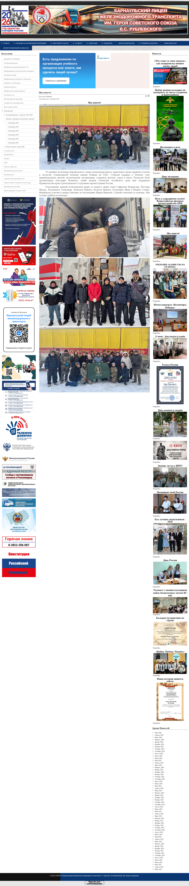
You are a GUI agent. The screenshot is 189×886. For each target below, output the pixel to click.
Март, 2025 (158, 765)
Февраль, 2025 (159, 767)
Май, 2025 (158, 760)
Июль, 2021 (158, 860)
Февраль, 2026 (159, 740)
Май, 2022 (158, 837)
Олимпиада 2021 (13, 143)
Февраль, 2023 (159, 818)
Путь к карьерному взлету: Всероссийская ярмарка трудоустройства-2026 (170, 201)
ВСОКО (6, 159)
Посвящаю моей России (170, 492)
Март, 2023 (158, 816)
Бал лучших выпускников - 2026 (170, 520)
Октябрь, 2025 (159, 749)
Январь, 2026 (159, 742)
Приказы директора (10, 167)
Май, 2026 (158, 733)
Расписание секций (10, 75)
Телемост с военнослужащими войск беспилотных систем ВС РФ (170, 593)
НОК (5, 163)
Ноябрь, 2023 (159, 800)
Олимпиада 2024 (13, 131)
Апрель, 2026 (159, 735)
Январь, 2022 (159, 846)
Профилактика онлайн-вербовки (14, 91)
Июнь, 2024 (158, 784)
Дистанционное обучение (12, 187)
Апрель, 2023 (159, 814)
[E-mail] (148, 96)
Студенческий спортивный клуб (14, 179)
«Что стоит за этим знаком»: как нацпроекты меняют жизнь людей (170, 63)
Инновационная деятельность (13, 171)
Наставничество (9, 175)
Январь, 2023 (159, 821)
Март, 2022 (158, 841)
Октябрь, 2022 (159, 828)
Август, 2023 (159, 807)
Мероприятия (8, 111)
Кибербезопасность (10, 87)
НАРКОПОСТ (9, 155)
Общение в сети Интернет (12, 83)
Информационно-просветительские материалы (19, 71)
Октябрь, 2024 (159, 777)
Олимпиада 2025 (13, 127)
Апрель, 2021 (159, 867)
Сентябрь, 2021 (160, 855)
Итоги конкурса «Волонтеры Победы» (170, 306)
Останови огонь (9, 151)
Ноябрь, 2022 (159, 825)
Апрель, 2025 (159, 763)
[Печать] (146, 96)
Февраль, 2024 (159, 793)
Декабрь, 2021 (159, 848)
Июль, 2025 (158, 756)
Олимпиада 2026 (13, 123)
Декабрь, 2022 (159, 823)
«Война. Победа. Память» (170, 651)
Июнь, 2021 (158, 862)
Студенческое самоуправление (13, 103)
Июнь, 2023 (158, 809)
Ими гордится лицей (10, 107)
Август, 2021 (159, 858)
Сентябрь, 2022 (160, 830)
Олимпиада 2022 (13, 139)
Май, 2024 (158, 786)
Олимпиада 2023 (13, 135)
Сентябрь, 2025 (160, 751)
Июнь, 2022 (158, 834)
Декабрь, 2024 (159, 772)
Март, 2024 (158, 791)
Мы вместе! (45, 92)
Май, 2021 (158, 865)
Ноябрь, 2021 (159, 851)
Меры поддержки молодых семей (15, 191)
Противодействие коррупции (13, 99)
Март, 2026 (158, 737)
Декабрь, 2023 (159, 797)
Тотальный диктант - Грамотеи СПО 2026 (19, 115)
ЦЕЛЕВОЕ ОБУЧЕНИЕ (12, 59)
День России (170, 560)
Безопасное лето (9, 95)
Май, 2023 (158, 811)
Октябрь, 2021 (159, 853)
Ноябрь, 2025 (159, 747)
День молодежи (170, 176)
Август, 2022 (159, 832)
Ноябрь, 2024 (159, 774)
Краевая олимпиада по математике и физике (20, 119)
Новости (49, 96)
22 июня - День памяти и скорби (170, 336)
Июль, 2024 (158, 781)
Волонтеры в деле (170, 147)
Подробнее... (157, 87)
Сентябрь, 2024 (160, 779)
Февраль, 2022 (159, 844)
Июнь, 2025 (158, 758)
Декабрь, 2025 (159, 744)
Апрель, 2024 (159, 788)
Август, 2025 (159, 754)
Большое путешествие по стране (170, 619)
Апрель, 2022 (159, 839)
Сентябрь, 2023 (160, 804)
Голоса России (170, 364)
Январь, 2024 (159, 795)
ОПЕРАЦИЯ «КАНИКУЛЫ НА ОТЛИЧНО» (170, 265)
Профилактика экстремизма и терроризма (17, 79)
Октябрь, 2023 (159, 802)
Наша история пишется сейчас (170, 680)
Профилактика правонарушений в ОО (16, 67)
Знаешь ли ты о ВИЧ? (170, 465)
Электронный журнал (11, 63)
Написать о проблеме (56, 81)
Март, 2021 (158, 869)
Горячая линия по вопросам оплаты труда (17, 183)
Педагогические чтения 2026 (15, 147)
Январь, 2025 (159, 770)
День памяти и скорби (170, 410)
